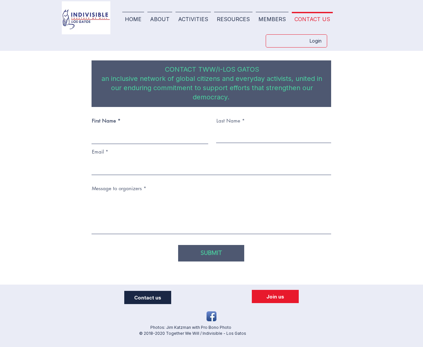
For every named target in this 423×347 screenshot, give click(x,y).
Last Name (228, 120)
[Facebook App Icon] (211, 316)
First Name (104, 120)
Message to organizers (117, 188)
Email (98, 151)
